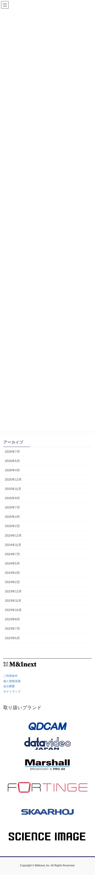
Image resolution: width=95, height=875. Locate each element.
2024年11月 (13, 545)
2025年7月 (12, 507)
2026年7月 (12, 451)
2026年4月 (12, 470)
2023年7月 (12, 628)
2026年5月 (12, 461)
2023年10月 (13, 610)
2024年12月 (13, 535)
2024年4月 (12, 572)
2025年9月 (12, 498)
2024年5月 (12, 563)
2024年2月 (12, 582)
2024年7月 (12, 554)
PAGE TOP (88, 845)
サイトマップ (12, 691)
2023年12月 (13, 591)
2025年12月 (13, 479)
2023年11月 (13, 600)
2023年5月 (12, 638)
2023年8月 (12, 619)
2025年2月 (12, 526)
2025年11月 (13, 489)
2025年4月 (12, 516)
